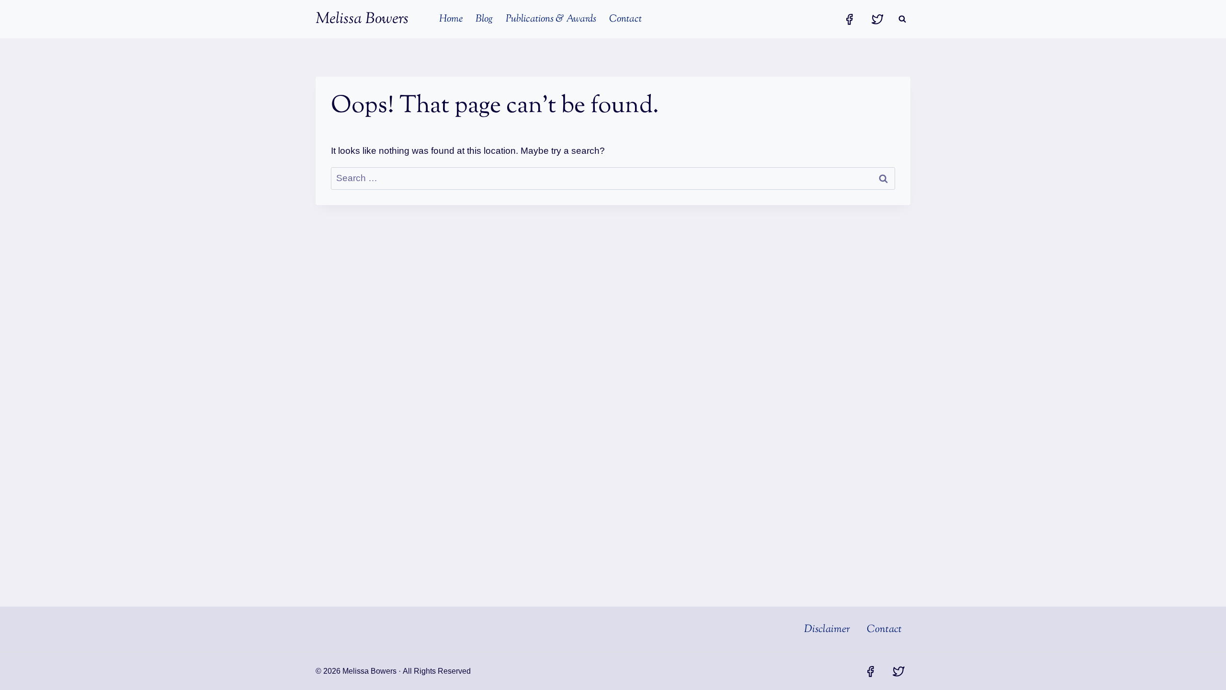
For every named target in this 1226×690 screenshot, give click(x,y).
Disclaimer (827, 629)
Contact (625, 19)
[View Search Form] (902, 19)
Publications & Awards (551, 19)
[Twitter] (877, 19)
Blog (484, 19)
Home (451, 19)
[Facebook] (849, 19)
